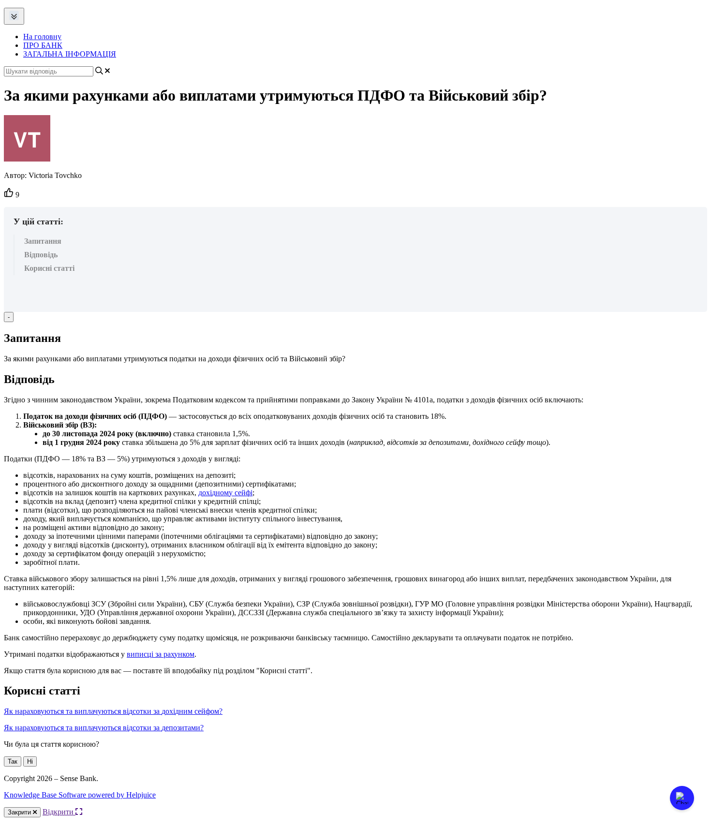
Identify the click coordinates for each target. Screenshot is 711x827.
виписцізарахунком (160, 654)
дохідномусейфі (225, 492)
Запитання (42, 241)
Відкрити (59, 812)
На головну (42, 36)
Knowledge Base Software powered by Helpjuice (80, 795)
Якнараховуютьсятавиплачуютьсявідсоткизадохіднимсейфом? (113, 711)
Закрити (20, 812)
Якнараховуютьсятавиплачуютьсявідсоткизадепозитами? (104, 728)
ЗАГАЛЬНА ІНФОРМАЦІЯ (69, 54)
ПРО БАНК (42, 45)
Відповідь (41, 255)
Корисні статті (49, 268)
